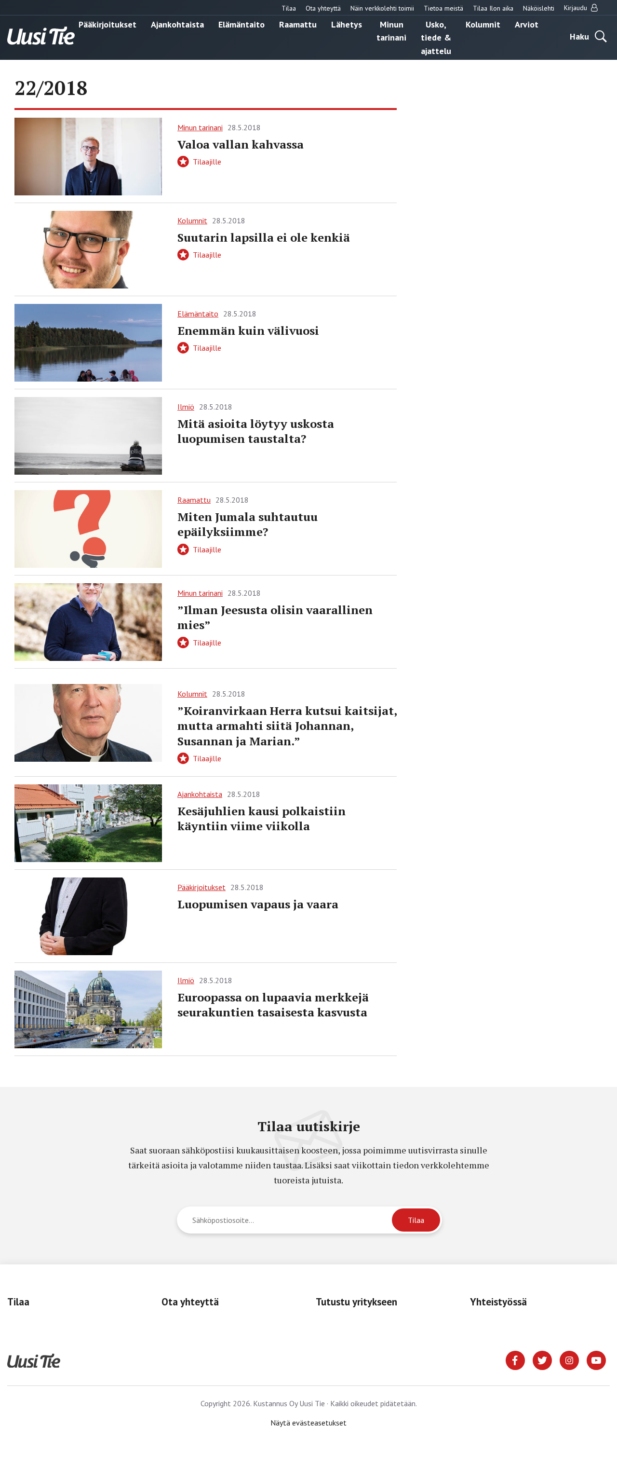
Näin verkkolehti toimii (382, 8)
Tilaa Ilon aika (493, 8)
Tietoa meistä (443, 8)
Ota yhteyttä (323, 8)
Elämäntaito (241, 23)
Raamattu (298, 23)
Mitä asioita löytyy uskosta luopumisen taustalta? (255, 431)
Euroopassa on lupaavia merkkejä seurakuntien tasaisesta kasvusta (273, 1004)
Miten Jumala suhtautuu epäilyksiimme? (247, 524)
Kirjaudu (576, 7)
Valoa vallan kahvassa (240, 144)
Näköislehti (538, 8)
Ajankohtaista (177, 23)
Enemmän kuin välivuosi (248, 330)
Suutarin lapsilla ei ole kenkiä (263, 237)
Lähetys (346, 23)
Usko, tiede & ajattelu (436, 37)
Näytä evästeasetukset (308, 1422)
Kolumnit (483, 23)
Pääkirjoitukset (107, 23)
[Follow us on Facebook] (515, 1359)
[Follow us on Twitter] (542, 1359)
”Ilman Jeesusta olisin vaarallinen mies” (275, 617)
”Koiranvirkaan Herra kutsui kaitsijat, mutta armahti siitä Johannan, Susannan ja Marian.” (287, 725)
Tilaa (289, 8)
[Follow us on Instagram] (569, 1359)
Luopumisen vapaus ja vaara (257, 904)
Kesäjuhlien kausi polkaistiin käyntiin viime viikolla (261, 818)
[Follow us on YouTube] (596, 1359)
